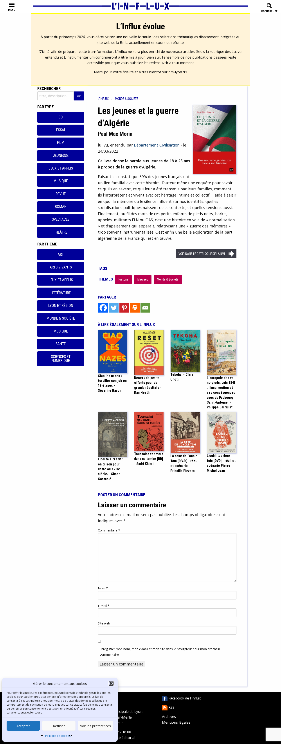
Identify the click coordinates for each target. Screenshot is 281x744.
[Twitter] (114, 308)
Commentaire (109, 530)
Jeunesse (60, 155)
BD (61, 117)
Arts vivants (61, 267)
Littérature (60, 293)
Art (61, 254)
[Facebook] (103, 308)
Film (60, 142)
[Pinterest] (124, 308)
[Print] (135, 308)
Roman (61, 206)
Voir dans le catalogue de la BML (201, 254)
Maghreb (142, 279)
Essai (60, 130)
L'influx (103, 99)
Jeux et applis (61, 168)
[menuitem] (106, 98)
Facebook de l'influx (184, 698)
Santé (61, 344)
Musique (61, 181)
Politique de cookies (57, 736)
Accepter (23, 726)
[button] (111, 683)
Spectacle (60, 219)
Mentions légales (176, 722)
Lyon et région (60, 305)
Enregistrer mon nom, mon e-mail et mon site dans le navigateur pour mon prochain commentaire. (160, 651)
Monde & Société (61, 318)
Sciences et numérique (60, 358)
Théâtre (60, 232)
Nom (103, 588)
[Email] (145, 308)
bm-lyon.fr (177, 72)
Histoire (123, 279)
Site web (104, 623)
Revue (61, 194)
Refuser (59, 726)
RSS (171, 707)
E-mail (103, 606)
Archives (169, 716)
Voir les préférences (95, 726)
